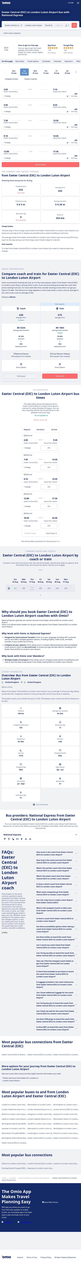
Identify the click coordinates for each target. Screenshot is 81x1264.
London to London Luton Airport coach (17, 1104)
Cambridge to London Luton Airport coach (44, 1133)
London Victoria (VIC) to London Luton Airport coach (48, 1163)
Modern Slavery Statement (65, 1257)
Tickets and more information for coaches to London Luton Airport (20, 1079)
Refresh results (39, 420)
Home (4, 1178)
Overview (57, 61)
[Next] (75, 72)
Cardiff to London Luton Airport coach (43, 1124)
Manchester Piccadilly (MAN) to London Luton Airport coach (25, 1133)
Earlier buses (31, 533)
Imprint (20, 1257)
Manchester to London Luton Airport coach (45, 1104)
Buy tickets (20, 61)
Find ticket (21, 193)
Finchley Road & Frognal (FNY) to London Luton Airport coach (26, 1168)
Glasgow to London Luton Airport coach (43, 1114)
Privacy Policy (45, 1257)
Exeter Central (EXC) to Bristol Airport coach (19, 1054)
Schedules (46, 61)
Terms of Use (32, 1257)
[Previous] (8, 580)
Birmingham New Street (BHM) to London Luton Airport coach (26, 1124)
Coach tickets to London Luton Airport (34, 1178)
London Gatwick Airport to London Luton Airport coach (50, 1119)
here (58, 541)
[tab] (11, 78)
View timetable (21, 220)
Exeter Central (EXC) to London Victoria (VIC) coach (48, 1054)
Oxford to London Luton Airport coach (17, 1163)
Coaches (12, 1178)
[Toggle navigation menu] (78, 3)
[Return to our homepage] (6, 3)
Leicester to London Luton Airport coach (18, 1128)
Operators (69, 61)
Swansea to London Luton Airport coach (44, 1168)
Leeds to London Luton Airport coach (16, 1119)
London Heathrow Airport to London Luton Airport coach (24, 1109)
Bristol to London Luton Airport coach (17, 1114)
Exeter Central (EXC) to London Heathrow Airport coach (50, 1138)
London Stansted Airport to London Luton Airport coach (50, 1109)
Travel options (33, 61)
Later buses (50, 533)
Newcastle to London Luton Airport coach (44, 1128)
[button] (49, 25)
